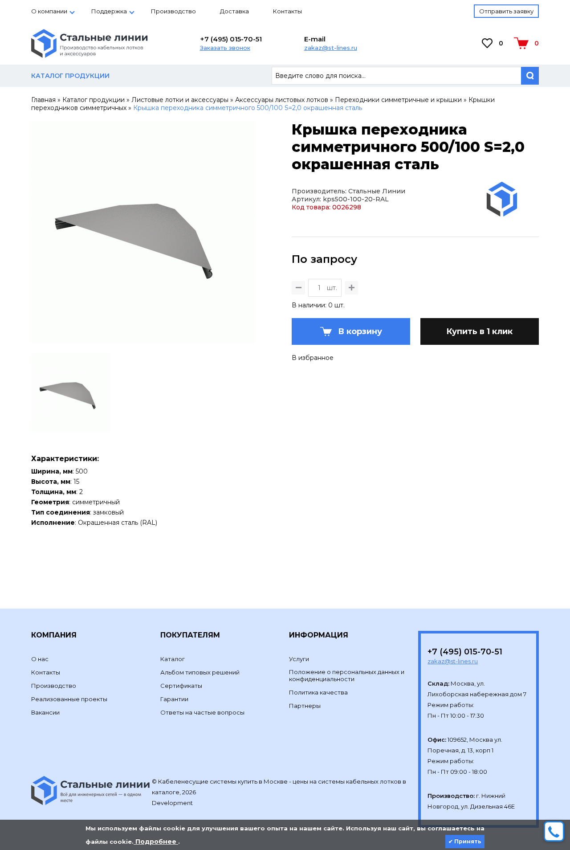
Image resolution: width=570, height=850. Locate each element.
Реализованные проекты (69, 699)
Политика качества (318, 692)
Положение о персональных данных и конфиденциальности (346, 675)
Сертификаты (181, 685)
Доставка (234, 11)
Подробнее (156, 842)
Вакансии (45, 712)
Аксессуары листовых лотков (281, 100)
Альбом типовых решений (200, 672)
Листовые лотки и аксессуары (179, 100)
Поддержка (109, 11)
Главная (43, 100)
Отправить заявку (506, 11)
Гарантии (174, 699)
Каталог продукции (93, 100)
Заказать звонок (225, 47)
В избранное (313, 358)
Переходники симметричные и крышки (398, 100)
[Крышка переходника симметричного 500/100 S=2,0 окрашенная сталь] (142, 340)
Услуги (299, 658)
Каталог (172, 658)
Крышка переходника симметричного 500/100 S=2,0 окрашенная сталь (247, 108)
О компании (49, 11)
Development (173, 802)
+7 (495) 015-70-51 (231, 39)
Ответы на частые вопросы (202, 712)
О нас (40, 658)
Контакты (287, 11)
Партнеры (305, 705)
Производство (173, 11)
